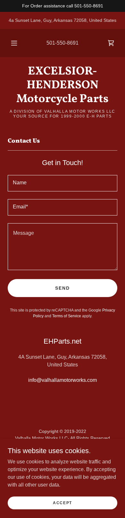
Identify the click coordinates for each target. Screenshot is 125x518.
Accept (62, 502)
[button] (14, 43)
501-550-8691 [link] (62, 43)
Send (62, 288)
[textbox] (62, 183)
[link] (110, 43)
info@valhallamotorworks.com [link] (62, 380)
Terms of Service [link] (66, 316)
